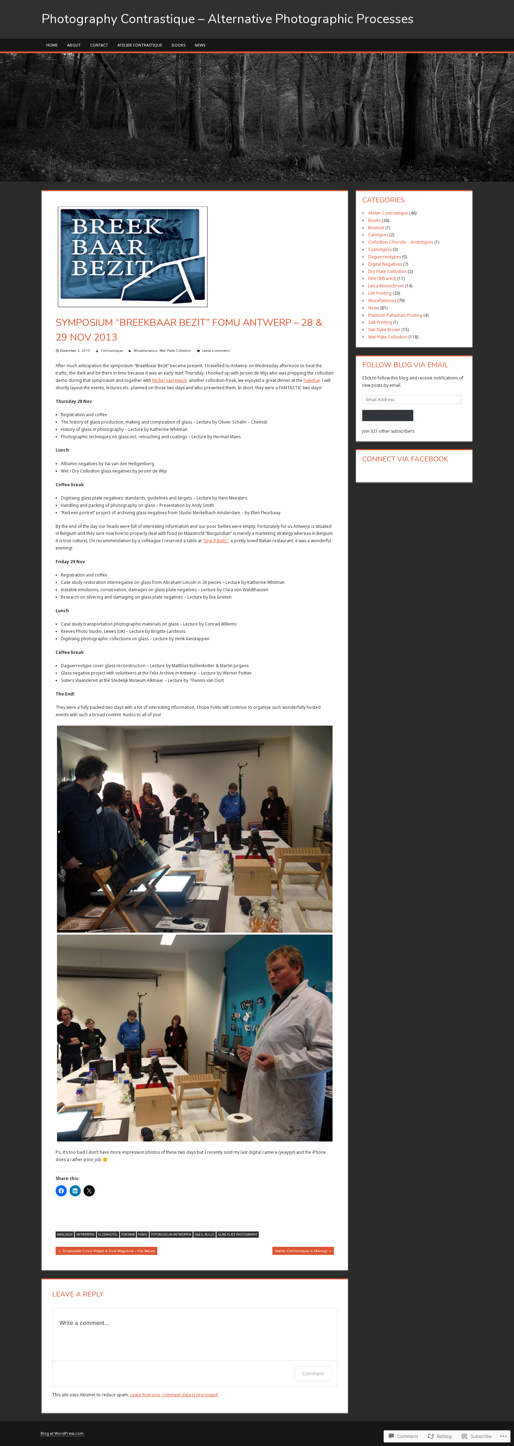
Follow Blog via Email (405, 365)
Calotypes (378, 234)
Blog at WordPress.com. (63, 1433)
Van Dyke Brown (384, 329)
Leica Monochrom (386, 285)
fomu (142, 1234)
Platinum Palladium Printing (395, 315)
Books (178, 45)
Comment (313, 1373)
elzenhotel (108, 1234)
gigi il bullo (204, 1234)
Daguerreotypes (384, 256)
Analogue (65, 1234)
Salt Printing (380, 322)
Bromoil (376, 227)
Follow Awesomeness (387, 415)
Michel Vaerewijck (169, 380)
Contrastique (112, 350)
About (74, 45)
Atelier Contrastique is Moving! (299, 1251)
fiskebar (128, 1234)
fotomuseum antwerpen (171, 1234)
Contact (99, 45)
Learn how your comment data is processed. (174, 1394)
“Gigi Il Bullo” (215, 540)
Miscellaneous (145, 350)
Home (52, 45)
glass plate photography (237, 1234)
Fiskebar (312, 380)
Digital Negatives (385, 264)
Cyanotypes (380, 249)
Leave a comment (216, 350)
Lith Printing (380, 293)
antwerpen (85, 1234)
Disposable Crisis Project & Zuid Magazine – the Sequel (105, 1251)
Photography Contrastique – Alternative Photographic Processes (228, 19)
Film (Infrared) (382, 278)
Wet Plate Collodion (175, 350)
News (200, 45)
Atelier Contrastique (139, 45)
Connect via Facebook (405, 459)
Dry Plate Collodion (387, 271)
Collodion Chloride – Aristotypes (400, 242)
